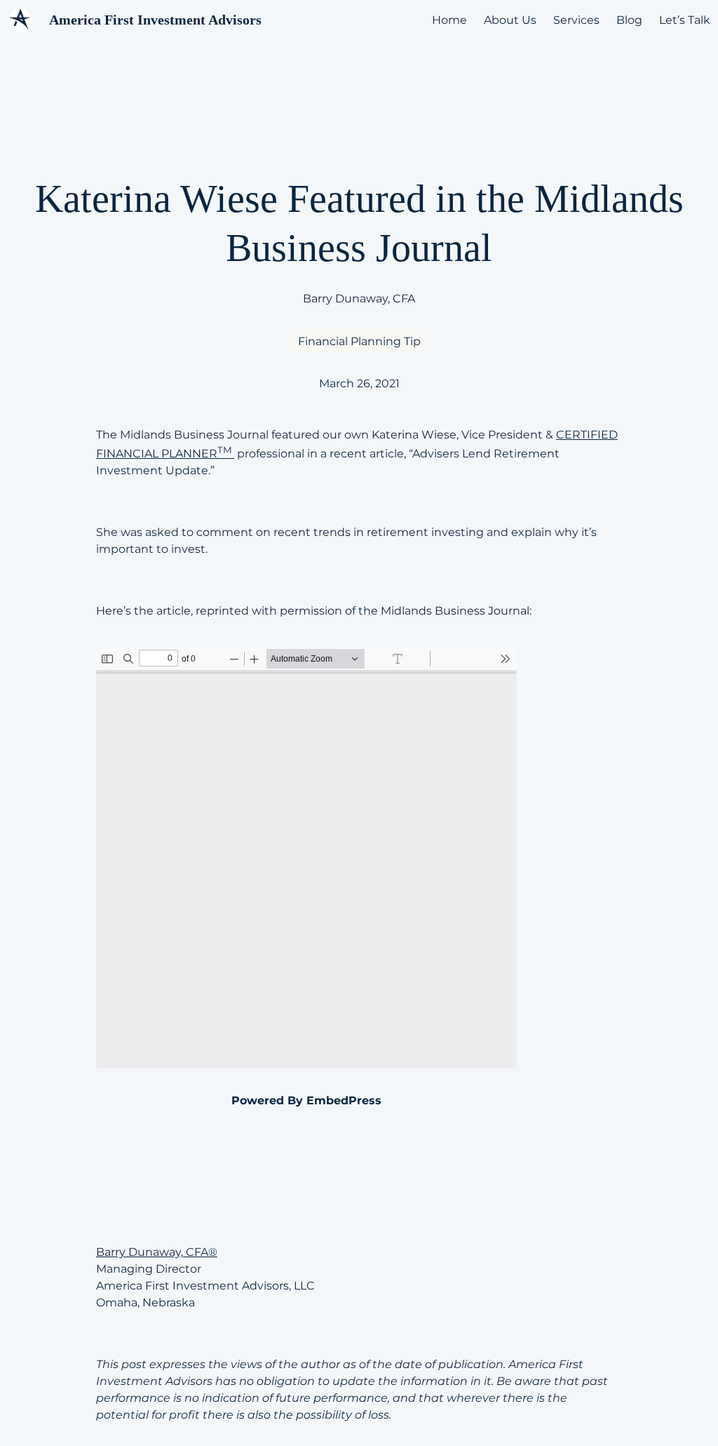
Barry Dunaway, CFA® (156, 1252)
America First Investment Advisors (155, 19)
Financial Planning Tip (359, 341)
